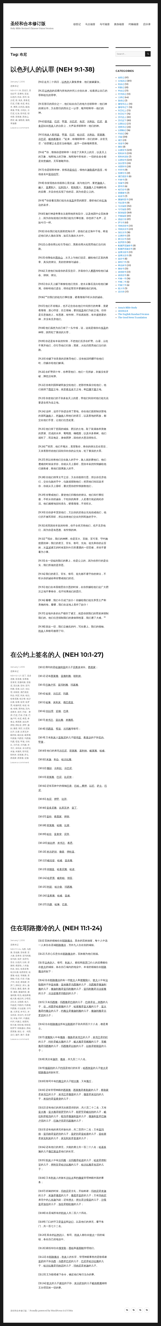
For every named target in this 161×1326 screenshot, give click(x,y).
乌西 (24, 949)
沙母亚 (28, 998)
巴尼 (12, 103)
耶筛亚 (28, 1025)
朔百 (20, 728)
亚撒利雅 (21, 682)
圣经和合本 (123, 311)
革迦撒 (13, 123)
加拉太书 (122, 232)
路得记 (121, 100)
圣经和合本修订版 (28, 23)
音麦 (27, 1034)
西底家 (13, 758)
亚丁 (24, 675)
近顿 (27, 758)
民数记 (121, 87)
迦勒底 (21, 120)
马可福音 (105, 24)
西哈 (29, 1028)
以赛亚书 (122, 150)
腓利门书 (122, 262)
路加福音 (119, 24)
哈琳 (17, 702)
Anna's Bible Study (127, 307)
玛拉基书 (122, 202)
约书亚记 (122, 94)
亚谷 (12, 962)
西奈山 (25, 116)
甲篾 (17, 110)
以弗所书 (122, 235)
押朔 (12, 725)
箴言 (120, 140)
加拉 (17, 969)
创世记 (77, 24)
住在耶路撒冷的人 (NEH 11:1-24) (56, 928)
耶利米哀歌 (123, 156)
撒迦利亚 (22, 992)
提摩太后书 (123, 255)
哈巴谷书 (122, 189)
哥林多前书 (123, 225)
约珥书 (121, 169)
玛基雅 (13, 738)
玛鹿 (12, 741)
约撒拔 (26, 1018)
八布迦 (25, 965)
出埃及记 (122, 81)
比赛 (17, 731)
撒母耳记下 (123, 107)
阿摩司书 (122, 173)
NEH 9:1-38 (15, 90)
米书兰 (23, 1011)
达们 (12, 1034)
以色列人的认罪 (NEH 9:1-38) (52, 69)
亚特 (22, 685)
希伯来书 (122, 265)
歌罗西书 (122, 242)
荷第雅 (18, 116)
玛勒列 (20, 1005)
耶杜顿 (20, 1025)
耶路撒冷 (21, 1028)
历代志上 (122, 117)
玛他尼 (13, 1005)
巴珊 (17, 103)
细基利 (25, 1021)
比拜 (12, 731)
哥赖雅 (23, 975)
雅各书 (121, 268)
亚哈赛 (23, 952)
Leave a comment (19, 127)
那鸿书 (121, 186)
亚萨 (19, 959)
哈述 (24, 705)
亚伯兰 (25, 90)
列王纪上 (122, 110)
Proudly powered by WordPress (46, 1310)
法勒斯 (20, 1002)
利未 (19, 97)
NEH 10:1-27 (15, 675)
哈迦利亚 (17, 705)
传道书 (121, 143)
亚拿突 (13, 682)
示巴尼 (16, 745)
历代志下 (122, 120)
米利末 (18, 748)
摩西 (15, 107)
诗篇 (120, 137)
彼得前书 (122, 272)
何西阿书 (122, 166)
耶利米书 (122, 153)
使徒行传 (122, 219)
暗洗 (19, 995)
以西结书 (122, 160)
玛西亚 (20, 738)
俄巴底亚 (24, 692)
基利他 (21, 708)
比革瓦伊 (24, 731)
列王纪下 (122, 113)
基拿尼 (26, 100)
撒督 (15, 728)
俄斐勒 (18, 965)
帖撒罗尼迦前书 (125, 245)
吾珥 (24, 97)
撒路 (15, 992)
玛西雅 (28, 738)
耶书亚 (23, 113)
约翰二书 (122, 281)
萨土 (27, 754)
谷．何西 (26, 1031)
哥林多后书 (123, 229)
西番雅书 (122, 193)
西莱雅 (20, 758)
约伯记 (121, 133)
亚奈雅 (18, 679)
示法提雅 (21, 1008)
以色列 (13, 97)
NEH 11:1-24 (15, 949)
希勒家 (23, 982)
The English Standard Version (133, 314)
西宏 (12, 120)
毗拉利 (20, 998)
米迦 (12, 751)
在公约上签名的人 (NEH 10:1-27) (57, 654)
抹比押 (25, 721)
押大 (24, 985)
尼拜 (19, 712)
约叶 (20, 1018)
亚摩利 (20, 93)
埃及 (20, 100)
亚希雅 (25, 679)
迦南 (27, 120)
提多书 (121, 258)
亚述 (27, 93)
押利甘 (18, 985)
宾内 (27, 708)
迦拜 (17, 1034)
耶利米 (13, 754)
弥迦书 (121, 183)
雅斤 (22, 1034)
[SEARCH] (148, 54)
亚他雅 (16, 952)
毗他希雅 (26, 995)
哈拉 (27, 695)
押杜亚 (18, 725)
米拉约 (20, 1015)
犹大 (27, 1002)
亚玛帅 (13, 959)
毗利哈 (13, 735)
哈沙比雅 (14, 972)
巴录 (20, 715)
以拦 (22, 689)
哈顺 (15, 708)
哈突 (22, 702)
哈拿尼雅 (14, 698)
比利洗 (21, 107)
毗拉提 (20, 735)
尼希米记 (14, 86)
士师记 (121, 97)
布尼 (22, 103)
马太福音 (90, 24)
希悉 (24, 718)
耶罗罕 (13, 1028)
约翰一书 (122, 278)
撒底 (19, 988)
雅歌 (120, 146)
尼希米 (13, 712)
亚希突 (18, 955)
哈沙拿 (22, 698)
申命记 (121, 90)
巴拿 (25, 715)
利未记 (121, 84)
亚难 (17, 689)
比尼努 (26, 728)
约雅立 (18, 1021)
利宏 (17, 695)
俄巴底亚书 (123, 176)
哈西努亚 (23, 972)
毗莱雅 (28, 735)
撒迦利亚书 (123, 199)
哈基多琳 (24, 969)
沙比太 (13, 1002)
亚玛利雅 (26, 955)
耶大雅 (13, 1025)
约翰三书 (122, 285)
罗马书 (121, 222)
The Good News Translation (132, 317)
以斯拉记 (122, 123)
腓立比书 (122, 239)
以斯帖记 (122, 130)
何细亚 (16, 692)
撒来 (24, 988)
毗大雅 (13, 998)
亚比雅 (16, 685)
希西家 (18, 721)
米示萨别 (26, 748)
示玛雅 (23, 745)
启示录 (147, 24)
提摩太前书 (123, 252)
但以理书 (122, 163)
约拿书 (121, 179)
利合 (12, 695)
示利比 (23, 110)
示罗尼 (16, 1011)
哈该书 (121, 196)
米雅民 (18, 751)
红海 (17, 113)
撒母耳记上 (123, 104)
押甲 (24, 725)
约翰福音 (134, 24)
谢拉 (19, 1031)
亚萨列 (25, 959)
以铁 (24, 962)
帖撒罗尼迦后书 (125, 249)
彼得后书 (122, 275)
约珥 (12, 1021)
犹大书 (121, 288)
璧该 (17, 741)
